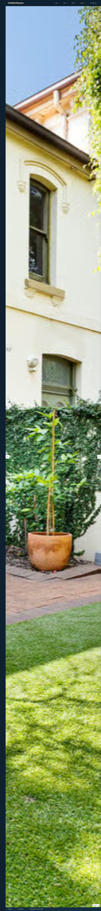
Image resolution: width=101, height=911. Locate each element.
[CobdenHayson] (16, 3)
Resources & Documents (36, 909)
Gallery (10, 909)
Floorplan (20, 909)
